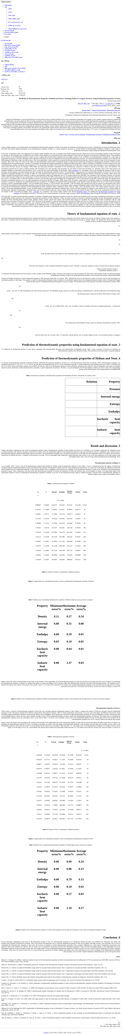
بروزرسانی (4, 79)
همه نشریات (8, 43)
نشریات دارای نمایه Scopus (12, 45)
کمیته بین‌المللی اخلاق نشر (12, 69)
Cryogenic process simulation (77, 134)
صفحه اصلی (8, 5)
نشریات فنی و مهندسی (11, 52)
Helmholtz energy (82, 191)
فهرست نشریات (9, 30)
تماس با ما (7, 34)
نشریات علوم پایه (9, 50)
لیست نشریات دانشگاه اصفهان (17, 28)
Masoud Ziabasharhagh (99, 110)
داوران (10, 12)
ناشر (5, 6)
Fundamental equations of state (111, 134)
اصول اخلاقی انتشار (14, 18)
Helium (61, 134)
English (6, 37)
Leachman (75, 170)
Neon (66, 134)
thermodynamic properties (106, 191)
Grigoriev (36, 191)
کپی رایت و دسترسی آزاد (15, 22)
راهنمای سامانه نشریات (11, 32)
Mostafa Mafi (86, 110)
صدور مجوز (11, 15)
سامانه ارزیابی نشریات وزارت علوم (15, 68)
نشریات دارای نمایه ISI (11, 46)
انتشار (10, 8)
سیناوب (45, 1032)
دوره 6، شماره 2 (110, 103)
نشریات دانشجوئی (9, 55)
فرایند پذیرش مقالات (14, 25)
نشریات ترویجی (9, 53)
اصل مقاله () (84, 103)
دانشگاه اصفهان (9, 64)
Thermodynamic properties (94, 134)
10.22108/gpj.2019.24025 (99, 105)
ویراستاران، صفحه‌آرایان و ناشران (14, 71)
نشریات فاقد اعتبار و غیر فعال (13, 57)
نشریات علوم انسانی (10, 48)
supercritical (86, 193)
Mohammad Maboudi (113, 110)
